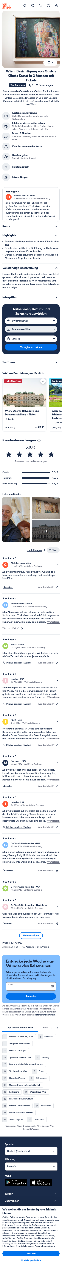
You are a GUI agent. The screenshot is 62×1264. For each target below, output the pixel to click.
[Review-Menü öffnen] (57, 565)
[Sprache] (48, 5)
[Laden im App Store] (41, 1183)
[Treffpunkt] (56, 362)
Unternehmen (12, 1201)
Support (9, 1193)
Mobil (8, 1176)
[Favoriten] (32, 6)
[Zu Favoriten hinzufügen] (43, 381)
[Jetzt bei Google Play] (16, 1183)
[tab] (20, 1028)
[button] (40, 85)
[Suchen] (25, 5)
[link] (24, 405)
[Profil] (56, 6)
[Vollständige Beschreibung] (56, 268)
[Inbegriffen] (56, 297)
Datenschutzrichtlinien (44, 1015)
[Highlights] (56, 235)
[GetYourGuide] (6, 6)
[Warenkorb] (40, 6)
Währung (10, 1159)
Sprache (9, 1144)
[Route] (56, 226)
